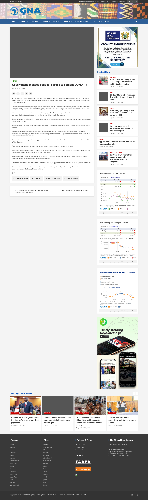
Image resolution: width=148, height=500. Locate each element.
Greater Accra (14, 461)
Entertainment (81, 21)
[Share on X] (18, 93)
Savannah (13, 471)
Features (96, 21)
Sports (67, 21)
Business (46, 444)
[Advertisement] (52, 213)
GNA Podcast (112, 1)
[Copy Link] (30, 93)
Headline (80, 413)
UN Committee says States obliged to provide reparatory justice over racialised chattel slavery (89, 421)
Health (14, 81)
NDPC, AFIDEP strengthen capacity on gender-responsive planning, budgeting (121, 158)
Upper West (13, 477)
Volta (11, 480)
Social (45, 21)
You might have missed (21, 393)
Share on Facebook (21, 178)
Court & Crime (47, 447)
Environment (47, 461)
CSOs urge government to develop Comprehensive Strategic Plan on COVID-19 (31, 191)
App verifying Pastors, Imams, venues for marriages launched (117, 142)
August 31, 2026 (115, 86)
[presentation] (134, 393)
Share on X (37, 178)
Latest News (104, 72)
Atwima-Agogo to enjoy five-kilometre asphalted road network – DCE (122, 112)
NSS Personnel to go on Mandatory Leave (75, 190)
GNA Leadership (101, 1)
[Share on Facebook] (14, 93)
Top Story (118, 152)
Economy (22, 21)
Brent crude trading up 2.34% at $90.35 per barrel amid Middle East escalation (122, 81)
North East (13, 463)
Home (13, 21)
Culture (45, 450)
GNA (23, 88)
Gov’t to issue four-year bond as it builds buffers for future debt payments (25, 420)
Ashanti (12, 447)
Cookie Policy (80, 447)
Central (12, 455)
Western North (14, 485)
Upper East (13, 474)
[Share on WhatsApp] (22, 93)
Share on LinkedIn (72, 178)
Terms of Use (80, 444)
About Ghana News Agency (86, 1)
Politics (34, 21)
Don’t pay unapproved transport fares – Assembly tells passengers (122, 128)
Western (12, 482)
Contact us (52, 495)
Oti (10, 469)
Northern (12, 466)
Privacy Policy (80, 450)
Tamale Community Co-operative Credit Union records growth (122, 420)
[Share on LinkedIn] (26, 93)
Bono (11, 450)
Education (46, 455)
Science (56, 21)
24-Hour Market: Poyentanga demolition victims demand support (122, 97)
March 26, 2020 (17, 88)
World (108, 21)
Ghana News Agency (28, 495)
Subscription (122, 1)
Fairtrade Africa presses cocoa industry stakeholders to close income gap (57, 420)
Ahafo (12, 444)
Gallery (45, 466)
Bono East (13, 452)
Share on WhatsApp (53, 178)
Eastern (12, 458)
